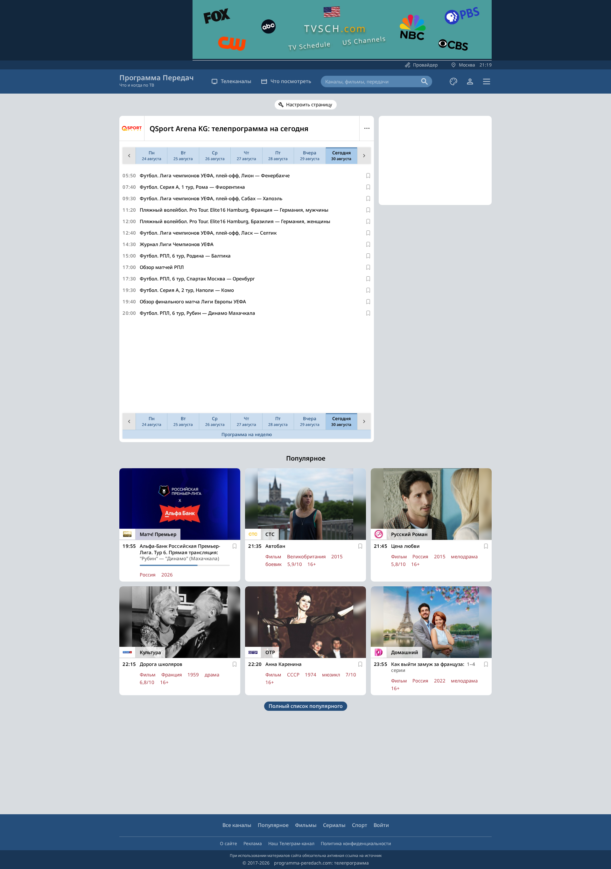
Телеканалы (236, 81)
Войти (381, 825)
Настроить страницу (309, 104)
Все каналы (236, 825)
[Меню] (486, 81)
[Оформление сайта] (453, 81)
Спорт (359, 825)
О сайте (228, 843)
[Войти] (470, 81)
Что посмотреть (290, 81)
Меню (367, 128)
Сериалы (334, 825)
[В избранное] (368, 176)
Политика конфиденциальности (356, 843)
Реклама (252, 843)
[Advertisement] (246, 366)
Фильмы (306, 825)
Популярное (273, 825)
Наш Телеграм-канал (291, 843)
